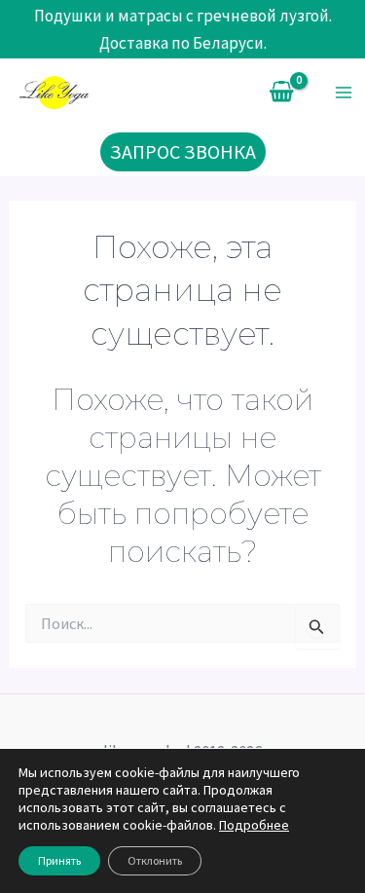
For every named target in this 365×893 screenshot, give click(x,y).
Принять (59, 860)
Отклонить (155, 860)
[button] (183, 151)
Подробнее (254, 825)
